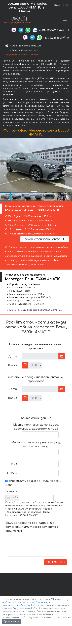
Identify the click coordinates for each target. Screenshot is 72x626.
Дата (12, 356)
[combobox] (12, 498)
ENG (66, 5)
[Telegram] (21, 30)
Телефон (11, 491)
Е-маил (12, 473)
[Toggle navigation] (64, 20)
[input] (40, 356)
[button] (16, 196)
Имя (14, 464)
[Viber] (14, 30)
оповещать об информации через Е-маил (33, 482)
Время (12, 365)
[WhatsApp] (28, 30)
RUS (57, 5)
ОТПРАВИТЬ (55, 562)
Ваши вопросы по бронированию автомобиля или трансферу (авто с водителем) (31, 526)
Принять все (11, 621)
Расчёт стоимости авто (42, 239)
